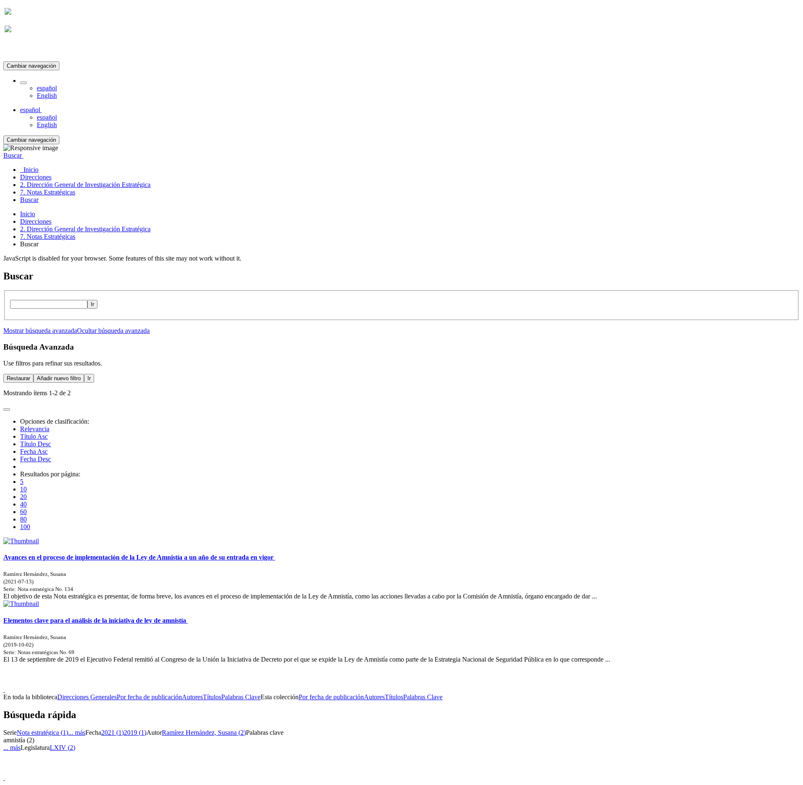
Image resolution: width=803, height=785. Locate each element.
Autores (192, 697)
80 (23, 519)
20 (23, 496)
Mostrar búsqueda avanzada (40, 330)
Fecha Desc (35, 459)
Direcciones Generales (87, 697)
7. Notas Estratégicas (47, 236)
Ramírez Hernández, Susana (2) (204, 732)
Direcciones (35, 221)
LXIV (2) (62, 747)
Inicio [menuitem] (29, 169)
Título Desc (35, 443)
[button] (23, 83)
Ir (92, 304)
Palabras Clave (241, 697)
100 (25, 526)
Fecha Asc (34, 451)
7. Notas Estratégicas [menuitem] (47, 192)
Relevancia (34, 428)
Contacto (383, 681)
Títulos (212, 697)
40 (23, 504)
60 (23, 511)
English (47, 95)
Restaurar (18, 378)
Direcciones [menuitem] (35, 177)
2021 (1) (112, 732)
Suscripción (20, 49)
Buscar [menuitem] (29, 199)
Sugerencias (416, 681)
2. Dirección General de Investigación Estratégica (85, 229)
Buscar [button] (13, 155)
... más (76, 732)
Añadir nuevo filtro (59, 378)
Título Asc (34, 436)
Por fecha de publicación (149, 697)
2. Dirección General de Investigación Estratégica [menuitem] (85, 184)
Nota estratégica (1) (42, 732)
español (47, 88)
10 (23, 489)
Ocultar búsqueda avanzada (113, 330)
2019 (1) (135, 732)
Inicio (27, 213)
